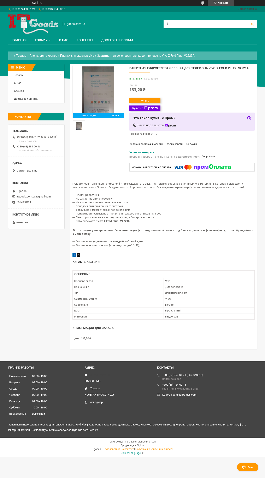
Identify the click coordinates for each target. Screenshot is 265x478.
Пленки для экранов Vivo (77, 55)
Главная (19, 40)
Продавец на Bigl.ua (133, 445)
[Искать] (252, 24)
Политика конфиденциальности (154, 449)
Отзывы (19, 90)
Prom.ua (151, 441)
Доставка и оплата (117, 40)
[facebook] (74, 255)
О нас (63, 40)
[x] (78, 255)
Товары (41, 40)
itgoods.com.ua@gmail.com (34, 196)
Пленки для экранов (43, 55)
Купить (145, 100)
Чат (250, 467)
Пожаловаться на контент (118, 449)
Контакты (85, 40)
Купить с (137, 108)
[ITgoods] (33, 24)
